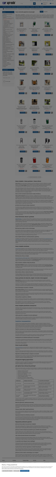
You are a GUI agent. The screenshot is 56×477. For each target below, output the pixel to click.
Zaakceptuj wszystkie (25, 470)
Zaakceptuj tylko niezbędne (7, 470)
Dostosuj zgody (16, 470)
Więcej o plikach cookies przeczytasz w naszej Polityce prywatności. (12, 468)
